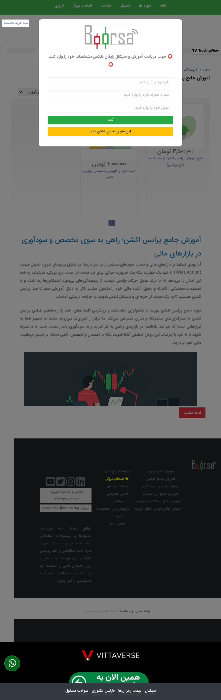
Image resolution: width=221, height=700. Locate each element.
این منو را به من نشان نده (110, 131)
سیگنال (150, 691)
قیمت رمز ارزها (130, 691)
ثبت (110, 120)
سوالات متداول (76, 691)
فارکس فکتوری (103, 691)
